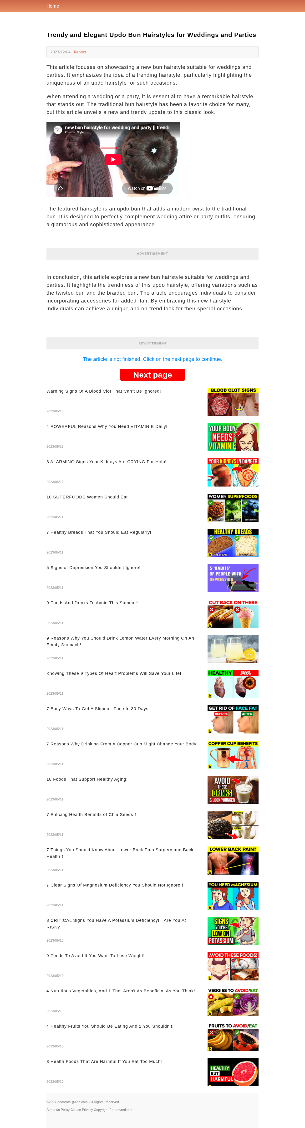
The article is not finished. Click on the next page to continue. (152, 359)
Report (80, 52)
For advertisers (120, 1110)
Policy (65, 1110)
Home (52, 6)
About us (53, 1110)
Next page (152, 374)
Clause (76, 1110)
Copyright (101, 1110)
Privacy (87, 1110)
